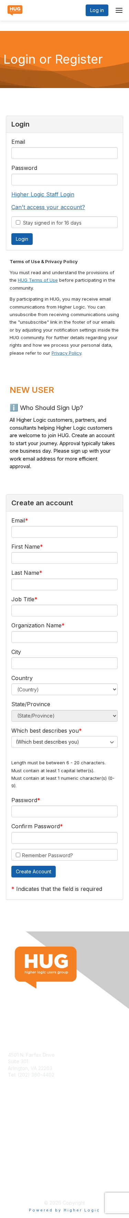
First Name (25, 546)
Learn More (21, 1133)
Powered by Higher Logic (64, 1210)
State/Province (30, 704)
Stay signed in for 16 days (51, 223)
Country (22, 678)
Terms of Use (23, 1179)
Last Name (25, 572)
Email (18, 141)
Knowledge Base (27, 1127)
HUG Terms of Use (38, 280)
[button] (33, 871)
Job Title (22, 599)
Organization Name (36, 625)
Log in (97, 10)
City (16, 651)
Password (24, 167)
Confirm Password (35, 826)
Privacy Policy (66, 353)
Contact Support (26, 1082)
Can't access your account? (48, 207)
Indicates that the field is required (59, 888)
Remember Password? (47, 855)
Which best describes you (45, 730)
